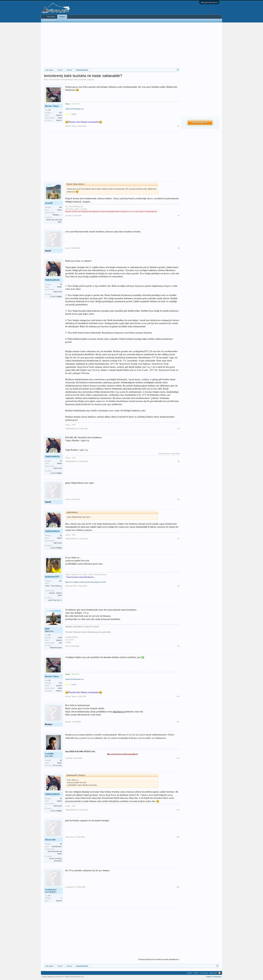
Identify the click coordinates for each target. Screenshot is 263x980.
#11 (178, 722)
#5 (178, 461)
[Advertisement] (111, 45)
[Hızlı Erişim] (178, 70)
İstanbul (59, 640)
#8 (178, 586)
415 (60, 112)
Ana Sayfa (51, 16)
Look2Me (49, 754)
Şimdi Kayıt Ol (200, 122)
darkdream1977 (52, 577)
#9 (178, 646)
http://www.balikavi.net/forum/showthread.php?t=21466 (85, 582)
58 (61, 844)
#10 (178, 696)
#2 (178, 215)
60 (61, 760)
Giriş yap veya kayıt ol (209, 2)
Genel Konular (54, 79)
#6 (178, 499)
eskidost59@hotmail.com (74, 108)
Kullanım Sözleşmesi (213, 977)
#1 (178, 126)
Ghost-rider (50, 840)
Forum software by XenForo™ (63, 977)
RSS (219, 973)
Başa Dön (213, 973)
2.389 (60, 637)
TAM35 (59, 287)
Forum (62, 17)
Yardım (196, 973)
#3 (178, 248)
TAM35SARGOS (52, 280)
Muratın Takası (73, 79)
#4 (178, 428)
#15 (178, 887)
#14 (178, 837)
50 (61, 284)
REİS (47, 629)
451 (60, 581)
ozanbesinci (50, 889)
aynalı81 (49, 203)
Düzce (59, 210)
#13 (178, 810)
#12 (178, 758)
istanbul (59, 115)
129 (60, 207)
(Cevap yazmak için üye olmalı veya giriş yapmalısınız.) (158, 959)
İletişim (189, 973)
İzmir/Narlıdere (57, 846)
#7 (178, 539)
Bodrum (59, 901)
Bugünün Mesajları (50, 20)
